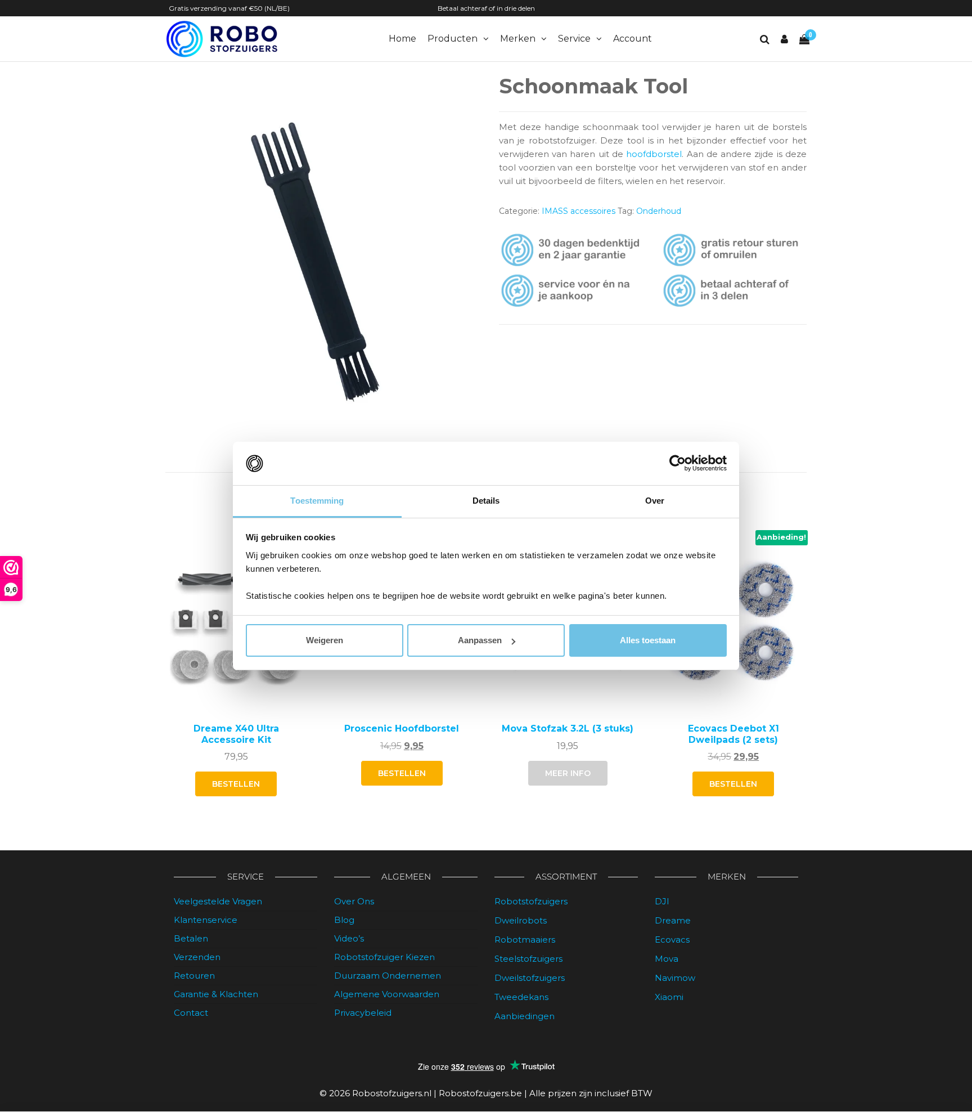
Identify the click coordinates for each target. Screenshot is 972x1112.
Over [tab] (654, 500)
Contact (191, 1012)
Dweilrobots (520, 920)
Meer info (568, 773)
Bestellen (402, 773)
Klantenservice (205, 919)
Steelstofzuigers (528, 958)
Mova (666, 958)
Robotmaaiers (524, 939)
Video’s (349, 938)
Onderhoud (658, 211)
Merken (518, 38)
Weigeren (324, 640)
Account (632, 38)
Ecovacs (672, 939)
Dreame (673, 920)
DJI (662, 901)
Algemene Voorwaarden (386, 994)
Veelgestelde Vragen (218, 901)
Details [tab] (486, 500)
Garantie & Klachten (216, 994)
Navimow (675, 977)
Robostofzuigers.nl (391, 1093)
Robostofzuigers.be (480, 1093)
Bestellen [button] (236, 784)
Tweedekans (521, 997)
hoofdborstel (654, 154)
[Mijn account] (784, 39)
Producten (453, 38)
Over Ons (354, 901)
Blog (344, 919)
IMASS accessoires (578, 211)
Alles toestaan (648, 640)
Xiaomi (669, 997)
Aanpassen (480, 640)
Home (402, 38)
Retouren (194, 975)
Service (574, 38)
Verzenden (197, 957)
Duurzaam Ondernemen (387, 975)
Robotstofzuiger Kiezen (384, 957)
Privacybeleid (363, 1012)
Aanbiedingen (524, 1016)
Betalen (191, 938)
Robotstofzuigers (531, 901)
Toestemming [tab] (317, 500)
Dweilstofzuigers (529, 977)
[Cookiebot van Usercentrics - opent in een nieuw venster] (677, 463)
